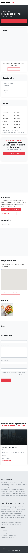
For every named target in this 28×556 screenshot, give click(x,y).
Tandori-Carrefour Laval (9, 448)
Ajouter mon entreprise (7, 532)
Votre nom (4, 339)
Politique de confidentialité (8, 535)
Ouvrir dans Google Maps (10, 292)
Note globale (5, 360)
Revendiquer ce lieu (9, 213)
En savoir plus (14, 153)
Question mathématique (8, 367)
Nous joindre (4, 534)
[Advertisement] (14, 178)
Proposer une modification (11, 209)
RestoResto (7, 2)
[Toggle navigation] (26, 2)
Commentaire (5, 345)
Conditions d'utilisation (7, 537)
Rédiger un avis (14, 20)
